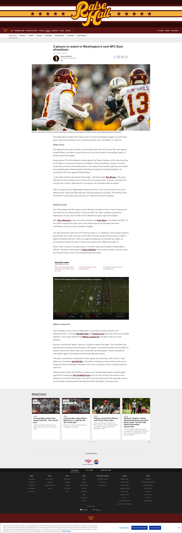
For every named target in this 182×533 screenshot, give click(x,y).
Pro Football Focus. (82, 375)
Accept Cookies (155, 527)
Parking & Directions (102, 479)
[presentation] (149, 442)
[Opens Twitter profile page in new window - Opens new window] (62, 60)
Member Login (124, 479)
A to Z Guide (102, 482)
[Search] (157, 30)
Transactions (84, 497)
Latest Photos (67, 479)
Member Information (124, 500)
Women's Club (148, 494)
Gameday (31, 482)
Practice (67, 485)
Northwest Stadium (103, 476)
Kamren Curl (98, 334)
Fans (67, 491)
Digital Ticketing (124, 494)
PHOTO (67, 476)
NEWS (31, 476)
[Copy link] (126, 57)
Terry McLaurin (64, 220)
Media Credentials (147, 500)
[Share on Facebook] (114, 58)
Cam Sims (101, 220)
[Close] (179, 528)
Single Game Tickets (124, 488)
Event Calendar (84, 485)
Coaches (84, 488)
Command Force (148, 488)
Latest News (31, 479)
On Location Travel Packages (124, 503)
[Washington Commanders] (91, 518)
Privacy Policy (66, 531)
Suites (124, 497)
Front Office (84, 491)
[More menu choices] (73, 30)
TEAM (84, 476)
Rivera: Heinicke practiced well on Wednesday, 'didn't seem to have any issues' (64, 269)
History (84, 500)
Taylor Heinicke (89, 249)
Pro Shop (147, 497)
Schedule (84, 482)
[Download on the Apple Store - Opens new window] (84, 509)
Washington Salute (148, 485)
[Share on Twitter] (118, 58)
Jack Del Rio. (77, 361)
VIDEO (49, 476)
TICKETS (124, 476)
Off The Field (31, 485)
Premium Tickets (124, 485)
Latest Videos (49, 479)
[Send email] (122, 58)
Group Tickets (124, 491)
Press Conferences (49, 485)
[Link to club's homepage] (5, 30)
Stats (84, 494)
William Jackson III (90, 337)
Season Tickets (124, 482)
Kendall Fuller (82, 334)
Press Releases (31, 488)
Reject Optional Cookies (139, 527)
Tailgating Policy (102, 485)
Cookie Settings (124, 527)
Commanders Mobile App (147, 482)
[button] (91, 298)
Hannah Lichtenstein (66, 56)
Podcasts (49, 488)
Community (31, 491)
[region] (91, 528)
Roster (84, 479)
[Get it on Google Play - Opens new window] (97, 510)
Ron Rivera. (111, 177)
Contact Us (148, 479)
